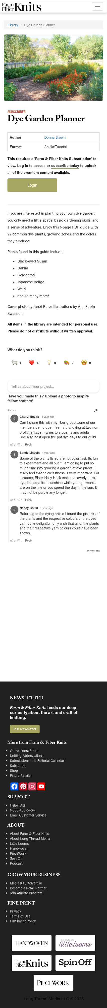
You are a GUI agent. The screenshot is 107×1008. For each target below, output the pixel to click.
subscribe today (65, 165)
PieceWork (18, 853)
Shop (14, 770)
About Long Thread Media (30, 838)
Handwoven (19, 848)
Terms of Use (20, 916)
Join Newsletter (24, 729)
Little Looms (19, 843)
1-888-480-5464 (22, 810)
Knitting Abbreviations (27, 755)
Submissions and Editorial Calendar (37, 760)
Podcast (16, 863)
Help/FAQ (17, 805)
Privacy (15, 911)
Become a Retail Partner (28, 888)
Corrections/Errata (24, 750)
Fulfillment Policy (23, 921)
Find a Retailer (21, 775)
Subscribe (17, 765)
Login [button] (32, 185)
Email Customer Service (28, 815)
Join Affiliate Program (26, 893)
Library (12, 25)
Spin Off (16, 858)
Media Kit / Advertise (26, 883)
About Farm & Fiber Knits (29, 833)
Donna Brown (55, 137)
